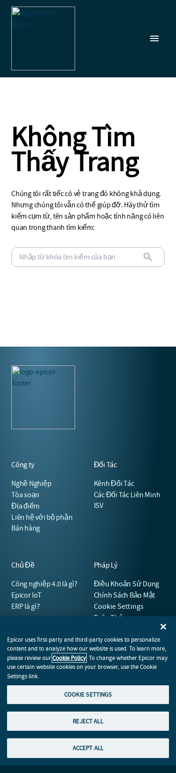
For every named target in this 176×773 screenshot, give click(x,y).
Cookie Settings (119, 606)
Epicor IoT (26, 595)
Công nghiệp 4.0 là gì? (44, 584)
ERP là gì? (25, 606)
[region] (88, 690)
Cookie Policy (69, 658)
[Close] (163, 626)
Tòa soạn (25, 495)
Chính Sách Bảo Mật (124, 595)
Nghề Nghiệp (31, 483)
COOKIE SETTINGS (88, 694)
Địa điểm (25, 506)
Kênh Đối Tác (114, 483)
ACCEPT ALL (88, 748)
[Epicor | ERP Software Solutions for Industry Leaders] (43, 38)
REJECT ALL (88, 721)
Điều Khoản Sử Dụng (127, 584)
